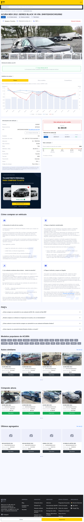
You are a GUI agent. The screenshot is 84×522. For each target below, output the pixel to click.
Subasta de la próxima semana (38, 515)
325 (16, 343)
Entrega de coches (51, 510)
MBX (52, 340)
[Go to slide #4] (32, 56)
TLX (57, 340)
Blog (23, 502)
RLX (20, 340)
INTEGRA (26, 340)
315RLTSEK (34, 340)
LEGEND (4, 343)
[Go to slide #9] (76, 56)
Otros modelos (41, 80)
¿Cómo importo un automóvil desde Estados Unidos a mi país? (20, 329)
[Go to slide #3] (23, 56)
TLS (41, 340)
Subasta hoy (37, 505)
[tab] (40, 456)
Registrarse (62, 519)
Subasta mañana (38, 508)
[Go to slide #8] (67, 56)
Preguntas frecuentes (64, 502)
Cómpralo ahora (38, 502)
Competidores (68, 80)
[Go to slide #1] (5, 56)
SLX (32, 343)
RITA (37, 343)
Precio (15, 80)
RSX (53, 343)
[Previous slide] (3, 37)
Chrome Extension (77, 502)
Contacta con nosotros (25, 506)
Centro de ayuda (62, 505)
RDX (10, 340)
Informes (48, 502)
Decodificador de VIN (51, 508)
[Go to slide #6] (49, 56)
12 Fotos (78, 50)
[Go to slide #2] (14, 56)
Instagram (6, 514)
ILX (67, 343)
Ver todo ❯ (79, 349)
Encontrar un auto (20, 203)
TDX (26, 343)
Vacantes (24, 509)
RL (62, 340)
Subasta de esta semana (38, 511)
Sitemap (60, 516)
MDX (11, 343)
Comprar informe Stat (33, 132)
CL (71, 340)
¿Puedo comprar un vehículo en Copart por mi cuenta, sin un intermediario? (24, 317)
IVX (15, 340)
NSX (63, 343)
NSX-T (3, 340)
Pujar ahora (10, 374)
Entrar (21, 519)
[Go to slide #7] (58, 56)
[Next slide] (79, 37)
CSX (42, 343)
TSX (46, 340)
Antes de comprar (63, 508)
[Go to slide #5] (40, 56)
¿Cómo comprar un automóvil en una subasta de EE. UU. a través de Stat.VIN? (24, 312)
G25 (67, 340)
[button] (5, 7)
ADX (21, 343)
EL (57, 343)
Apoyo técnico (62, 513)
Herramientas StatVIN (52, 505)
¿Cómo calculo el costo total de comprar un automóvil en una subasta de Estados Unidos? (28, 323)
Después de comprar (63, 510)
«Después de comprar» (69, 293)
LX (76, 340)
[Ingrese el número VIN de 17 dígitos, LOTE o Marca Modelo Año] (80, 7)
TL (79, 343)
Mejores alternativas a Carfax (51, 514)
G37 (48, 343)
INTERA (73, 343)
